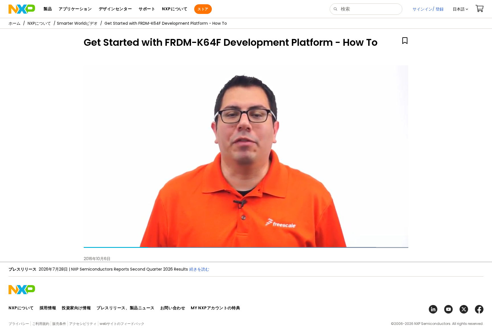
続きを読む (199, 269)
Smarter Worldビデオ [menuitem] (77, 23)
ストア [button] (203, 9)
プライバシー (19, 323)
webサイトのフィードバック (122, 323)
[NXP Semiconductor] (22, 9)
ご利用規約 (40, 323)
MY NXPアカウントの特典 (215, 308)
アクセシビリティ (83, 323)
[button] (460, 9)
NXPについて (39, 23)
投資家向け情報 (76, 308)
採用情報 (48, 308)
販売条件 (59, 323)
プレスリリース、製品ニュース (126, 308)
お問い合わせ (172, 308)
